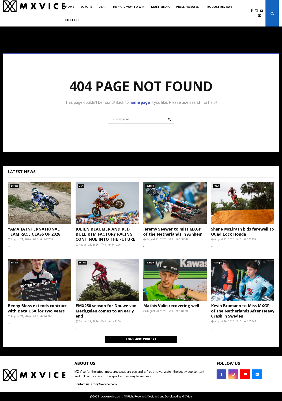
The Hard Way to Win (128, 7)
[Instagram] (257, 10)
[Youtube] (262, 10)
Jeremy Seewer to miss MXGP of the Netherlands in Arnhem (172, 231)
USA (101, 7)
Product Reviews (219, 7)
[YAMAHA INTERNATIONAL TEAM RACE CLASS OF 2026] (39, 203)
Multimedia (160, 7)
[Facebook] (253, 10)
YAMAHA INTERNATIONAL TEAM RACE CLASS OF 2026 (34, 231)
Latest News (21, 171)
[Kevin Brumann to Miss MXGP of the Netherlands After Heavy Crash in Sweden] (243, 280)
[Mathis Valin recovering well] (175, 280)
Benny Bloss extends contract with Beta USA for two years (37, 308)
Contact (72, 20)
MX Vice (187, 396)
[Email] (260, 15)
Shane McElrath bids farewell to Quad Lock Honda (242, 231)
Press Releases (187, 7)
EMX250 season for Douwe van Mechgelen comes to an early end (106, 311)
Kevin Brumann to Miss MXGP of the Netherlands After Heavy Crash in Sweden (242, 311)
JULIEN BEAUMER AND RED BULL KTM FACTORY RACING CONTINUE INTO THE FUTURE (105, 234)
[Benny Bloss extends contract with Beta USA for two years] (39, 280)
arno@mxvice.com (104, 384)
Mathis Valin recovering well (171, 305)
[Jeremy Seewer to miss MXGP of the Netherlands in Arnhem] (175, 203)
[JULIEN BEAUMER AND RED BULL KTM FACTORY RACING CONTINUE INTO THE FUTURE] (107, 203)
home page (140, 102)
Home (69, 7)
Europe (86, 7)
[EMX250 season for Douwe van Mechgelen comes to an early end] (107, 280)
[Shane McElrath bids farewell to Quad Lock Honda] (243, 203)
